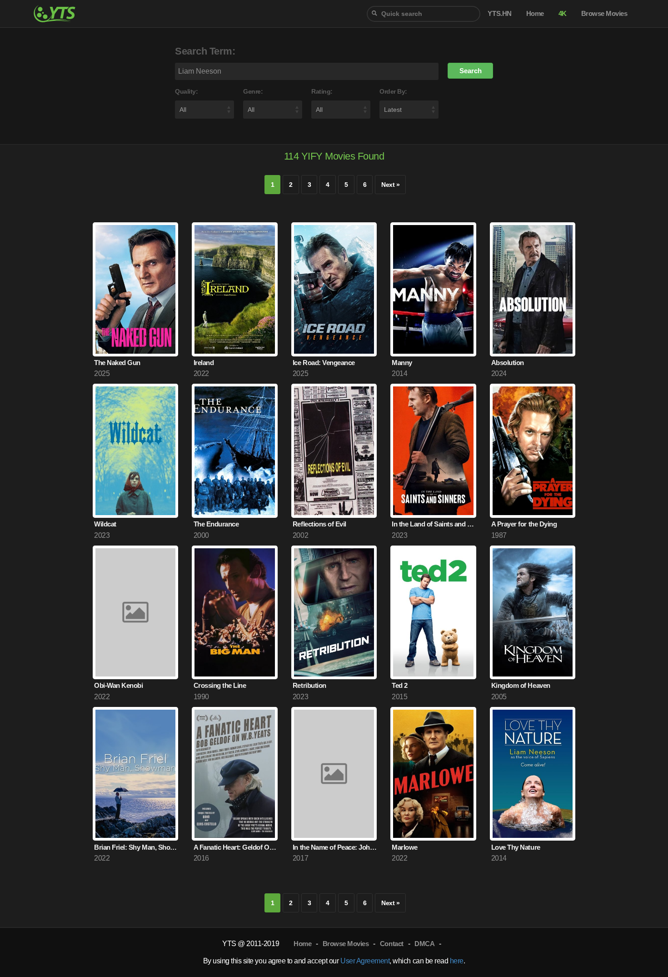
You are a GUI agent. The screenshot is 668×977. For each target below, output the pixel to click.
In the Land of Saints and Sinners (434, 524)
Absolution (507, 362)
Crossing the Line (220, 685)
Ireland (204, 362)
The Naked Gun (117, 362)
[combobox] (423, 14)
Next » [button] (390, 184)
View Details (135, 332)
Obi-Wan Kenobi (118, 685)
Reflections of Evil (319, 524)
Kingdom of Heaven (520, 685)
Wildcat (105, 524)
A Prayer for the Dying (524, 524)
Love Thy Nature (515, 847)
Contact (392, 943)
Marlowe (405, 847)
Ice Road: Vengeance (324, 362)
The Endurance (216, 524)
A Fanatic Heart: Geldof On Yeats (236, 847)
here (457, 961)
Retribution (309, 685)
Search (470, 71)
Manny (402, 362)
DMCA (424, 943)
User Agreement (364, 961)
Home (302, 943)
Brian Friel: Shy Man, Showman (136, 847)
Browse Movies (346, 943)
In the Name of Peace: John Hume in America (335, 847)
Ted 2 (400, 685)
